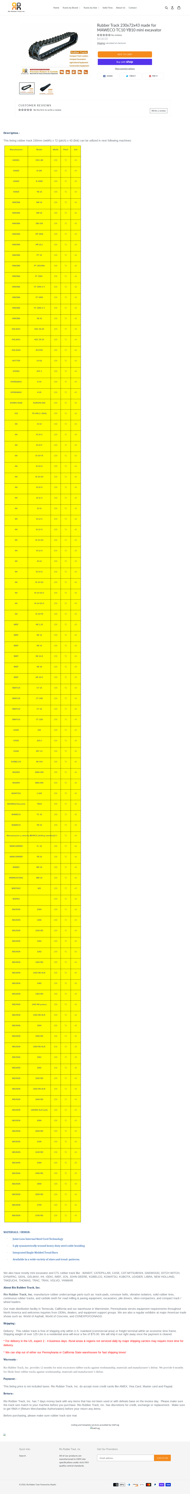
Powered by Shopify (48, 1484)
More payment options (125, 68)
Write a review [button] (158, 110)
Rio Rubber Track (33, 1484)
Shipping (101, 43)
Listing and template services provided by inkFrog (95, 1424)
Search (22, 1455)
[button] (104, 35)
